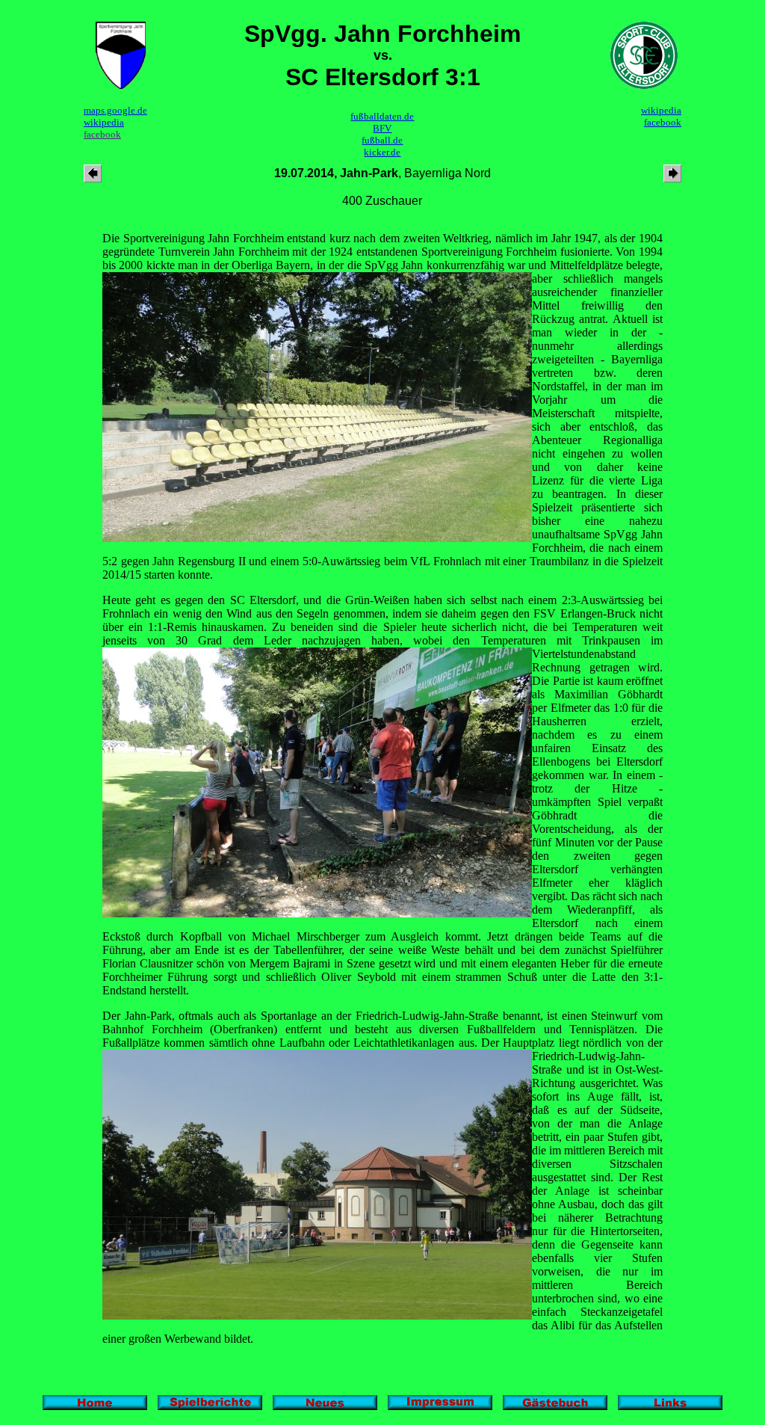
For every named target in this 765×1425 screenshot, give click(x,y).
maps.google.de (115, 110)
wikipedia (104, 122)
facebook (102, 134)
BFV (382, 128)
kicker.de (382, 152)
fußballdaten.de (382, 116)
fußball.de (382, 140)
